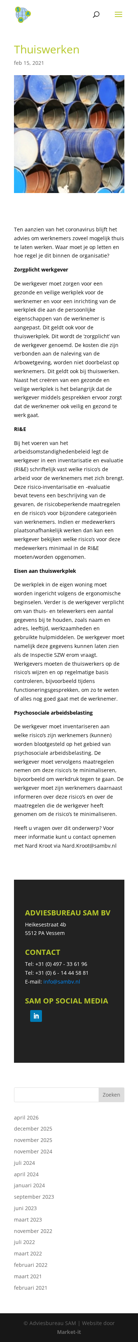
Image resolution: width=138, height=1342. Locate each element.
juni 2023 (25, 1208)
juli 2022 (24, 1241)
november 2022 (33, 1230)
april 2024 (26, 1174)
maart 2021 (28, 1276)
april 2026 (26, 1117)
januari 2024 (29, 1185)
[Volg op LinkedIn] (36, 1016)
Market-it (69, 1331)
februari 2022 (30, 1264)
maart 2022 (28, 1253)
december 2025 (33, 1128)
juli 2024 (24, 1162)
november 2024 (33, 1151)
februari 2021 (30, 1287)
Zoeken (111, 1094)
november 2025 (33, 1139)
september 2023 (34, 1196)
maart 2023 (28, 1219)
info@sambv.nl (61, 981)
